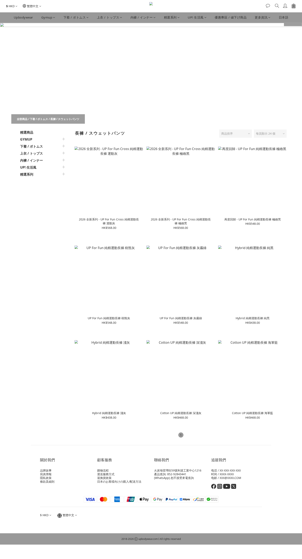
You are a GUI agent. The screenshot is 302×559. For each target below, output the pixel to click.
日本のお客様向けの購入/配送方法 (119, 481)
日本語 (283, 17)
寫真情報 (46, 474)
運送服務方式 (105, 474)
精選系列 (170, 17)
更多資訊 (261, 17)
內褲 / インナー (141, 17)
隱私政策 (46, 478)
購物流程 (103, 470)
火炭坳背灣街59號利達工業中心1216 (177, 470)
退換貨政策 (104, 478)
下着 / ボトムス (74, 17)
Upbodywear (23, 17)
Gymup (46, 17)
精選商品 (26, 132)
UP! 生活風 (196, 17)
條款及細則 (47, 481)
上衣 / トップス (108, 17)
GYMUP (26, 139)
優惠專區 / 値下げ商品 (231, 17)
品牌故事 (46, 470)
